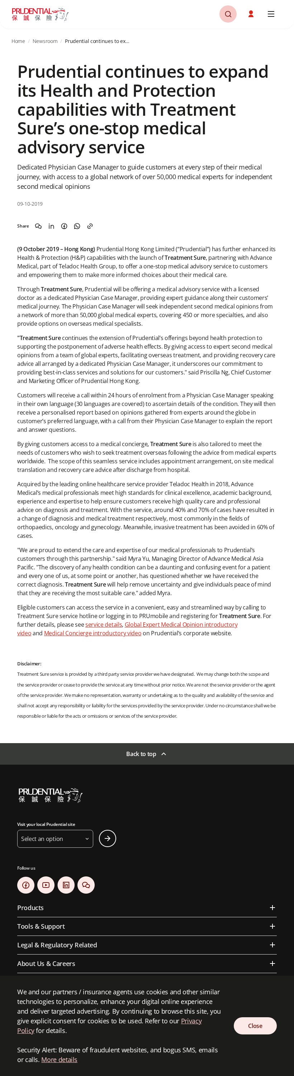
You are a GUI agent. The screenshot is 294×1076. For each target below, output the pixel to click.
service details (103, 624)
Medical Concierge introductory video (92, 633)
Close (255, 1026)
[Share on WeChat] (38, 226)
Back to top (141, 754)
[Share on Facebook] (64, 226)
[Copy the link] (90, 226)
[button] (252, 14)
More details (59, 1059)
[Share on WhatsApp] (77, 226)
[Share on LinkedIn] (51, 226)
